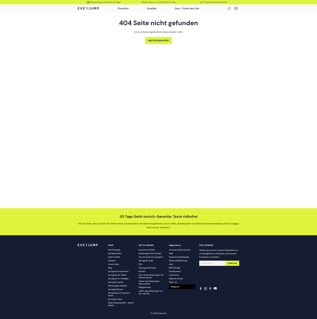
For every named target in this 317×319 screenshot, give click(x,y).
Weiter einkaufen (158, 40)
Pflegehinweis (145, 287)
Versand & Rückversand (180, 250)
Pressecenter (175, 271)
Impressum (174, 275)
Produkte (123, 8)
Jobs (171, 264)
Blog (110, 267)
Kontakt (142, 271)
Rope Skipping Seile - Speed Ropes (121, 304)
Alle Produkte (114, 250)
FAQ (140, 264)
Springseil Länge (146, 260)
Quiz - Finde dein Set (187, 8)
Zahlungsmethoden (147, 267)
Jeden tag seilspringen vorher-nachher (151, 292)
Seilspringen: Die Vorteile (150, 253)
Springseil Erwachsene (118, 271)
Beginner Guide (176, 278)
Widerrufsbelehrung (178, 260)
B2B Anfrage (174, 267)
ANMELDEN (232, 263)
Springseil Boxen (115, 289)
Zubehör (112, 260)
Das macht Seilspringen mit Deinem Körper (151, 276)
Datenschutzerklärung (179, 257)
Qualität (151, 8)
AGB (171, 253)
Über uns (173, 282)
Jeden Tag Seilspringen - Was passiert (150, 282)
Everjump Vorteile (147, 250)
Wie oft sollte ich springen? (151, 257)
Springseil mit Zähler (117, 275)
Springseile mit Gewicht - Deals (119, 294)
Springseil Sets (114, 253)
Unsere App (113, 264)
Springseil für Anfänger (118, 278)
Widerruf (175, 286)
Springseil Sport (115, 299)
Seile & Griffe (114, 257)
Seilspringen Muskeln (117, 285)
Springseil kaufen (116, 282)
